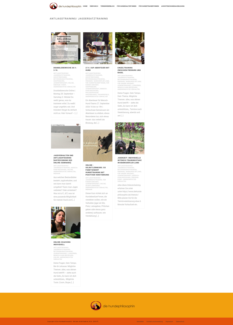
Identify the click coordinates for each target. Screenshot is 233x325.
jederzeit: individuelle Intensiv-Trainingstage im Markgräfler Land (130, 160)
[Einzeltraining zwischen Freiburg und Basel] (134, 48)
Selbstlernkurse (93, 185)
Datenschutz (180, 321)
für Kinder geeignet (126, 83)
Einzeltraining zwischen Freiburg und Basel (129, 70)
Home (85, 6)
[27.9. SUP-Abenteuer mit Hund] (102, 48)
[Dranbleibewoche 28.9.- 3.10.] (70, 48)
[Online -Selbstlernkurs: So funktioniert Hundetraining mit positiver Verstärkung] (102, 145)
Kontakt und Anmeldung (155, 321)
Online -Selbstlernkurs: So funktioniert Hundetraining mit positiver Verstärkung (97, 170)
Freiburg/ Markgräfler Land (97, 81)
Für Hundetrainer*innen (149, 6)
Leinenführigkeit (60, 83)
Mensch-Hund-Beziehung (127, 87)
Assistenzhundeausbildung (172, 6)
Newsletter (140, 321)
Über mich (94, 6)
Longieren (136, 85)
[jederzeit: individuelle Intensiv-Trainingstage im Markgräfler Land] (134, 138)
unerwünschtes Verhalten (65, 87)
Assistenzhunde (60, 77)
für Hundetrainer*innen (95, 83)
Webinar (57, 173)
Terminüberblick (107, 6)
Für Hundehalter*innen (126, 6)
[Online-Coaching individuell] (70, 222)
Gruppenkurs (59, 81)
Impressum (169, 321)
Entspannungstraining (63, 79)
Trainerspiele (103, 94)
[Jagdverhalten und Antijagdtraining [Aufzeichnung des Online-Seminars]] (70, 136)
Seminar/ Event (60, 85)
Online (71, 83)
